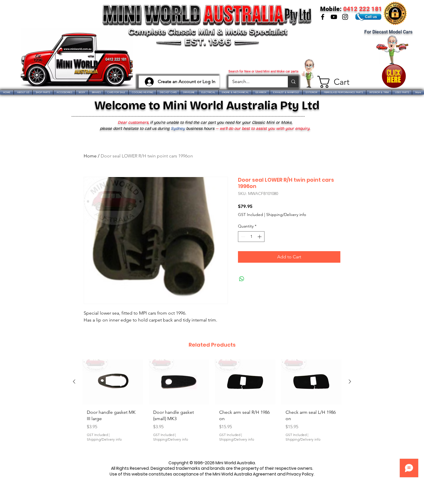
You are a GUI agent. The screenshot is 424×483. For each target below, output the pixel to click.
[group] (212, 406)
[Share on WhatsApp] (241, 278)
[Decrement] (242, 237)
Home (90, 156)
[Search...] (293, 81)
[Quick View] (112, 382)
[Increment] (260, 237)
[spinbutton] (251, 237)
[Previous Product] (74, 381)
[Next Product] (349, 381)
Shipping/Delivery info (286, 214)
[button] (331, 82)
